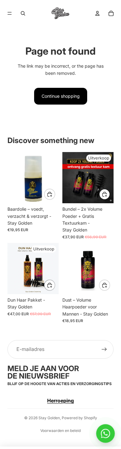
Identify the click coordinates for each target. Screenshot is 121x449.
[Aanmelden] (104, 349)
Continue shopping (61, 96)
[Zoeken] (23, 13)
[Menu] (9, 13)
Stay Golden (49, 417)
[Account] (97, 13)
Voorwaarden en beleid (60, 430)
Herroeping (60, 400)
